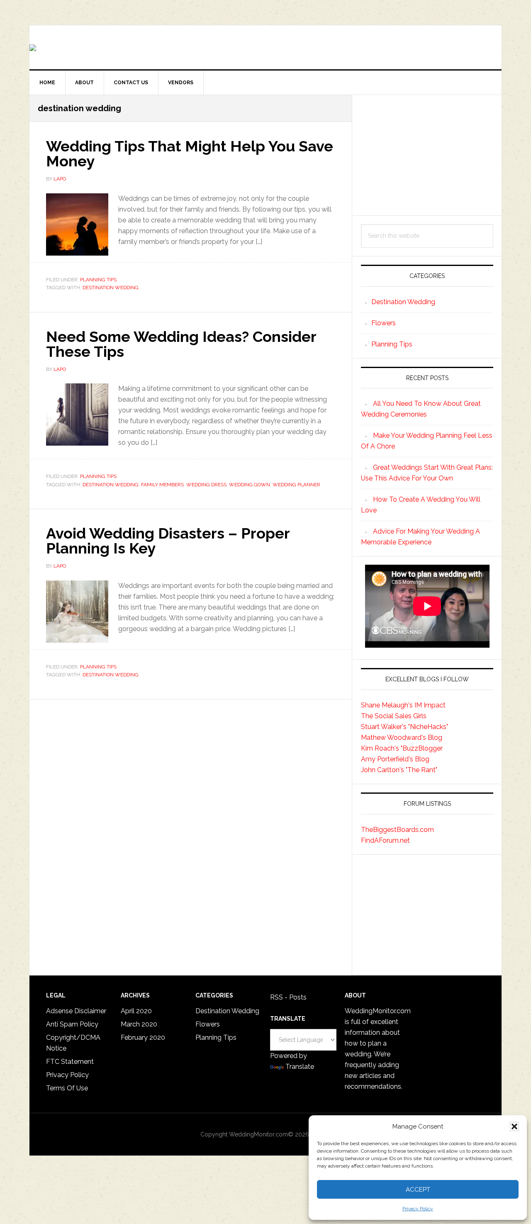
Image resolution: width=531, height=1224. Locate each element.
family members (162, 485)
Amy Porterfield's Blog (395, 759)
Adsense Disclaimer (76, 1011)
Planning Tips (98, 280)
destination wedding (111, 287)
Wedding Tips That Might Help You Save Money (189, 153)
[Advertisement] (427, 155)
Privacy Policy (417, 1209)
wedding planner (296, 485)
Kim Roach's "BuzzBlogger (402, 748)
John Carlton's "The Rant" (399, 770)
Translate (299, 1066)
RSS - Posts (288, 997)
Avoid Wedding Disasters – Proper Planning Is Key (168, 540)
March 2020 (139, 1024)
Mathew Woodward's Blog (401, 737)
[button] (514, 1126)
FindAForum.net (385, 840)
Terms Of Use (67, 1088)
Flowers (383, 323)
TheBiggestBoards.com (397, 830)
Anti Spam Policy (72, 1024)
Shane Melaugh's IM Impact (403, 705)
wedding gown (249, 485)
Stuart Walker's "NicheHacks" (404, 727)
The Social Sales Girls (393, 716)
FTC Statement (70, 1062)
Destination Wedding (403, 302)
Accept (418, 1189)
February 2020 (143, 1037)
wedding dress (206, 485)
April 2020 (136, 1011)
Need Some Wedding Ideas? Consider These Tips (181, 344)
